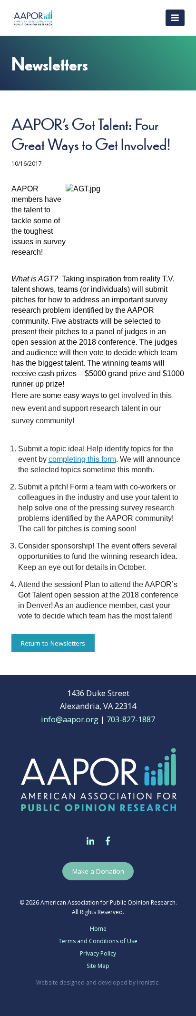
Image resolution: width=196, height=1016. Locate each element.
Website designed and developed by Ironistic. (98, 982)
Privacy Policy (98, 953)
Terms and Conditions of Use (98, 941)
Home (98, 929)
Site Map (98, 966)
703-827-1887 (131, 719)
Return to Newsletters (53, 643)
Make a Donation (98, 871)
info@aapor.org (69, 719)
